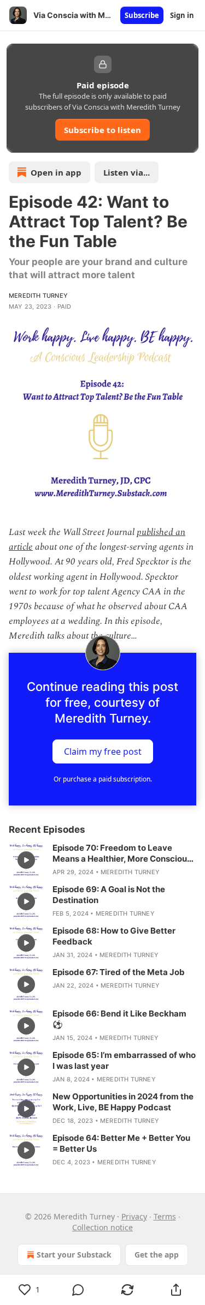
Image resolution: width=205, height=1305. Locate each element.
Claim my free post (103, 751)
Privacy (134, 1216)
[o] (26, 860)
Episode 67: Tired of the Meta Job (118, 972)
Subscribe (142, 15)
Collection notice (102, 1227)
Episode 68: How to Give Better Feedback (113, 936)
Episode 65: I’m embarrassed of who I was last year (124, 1060)
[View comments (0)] (78, 1290)
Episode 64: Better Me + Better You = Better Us (121, 1143)
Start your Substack (74, 1254)
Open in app (56, 172)
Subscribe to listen (102, 129)
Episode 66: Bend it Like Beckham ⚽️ (119, 1019)
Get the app (156, 1254)
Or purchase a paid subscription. (103, 779)
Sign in (182, 15)
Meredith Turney (38, 295)
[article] (102, 860)
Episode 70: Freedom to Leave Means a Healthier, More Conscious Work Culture (121, 853)
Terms (165, 1216)
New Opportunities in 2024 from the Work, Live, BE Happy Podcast (123, 1101)
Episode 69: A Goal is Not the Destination (108, 894)
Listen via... (126, 172)
